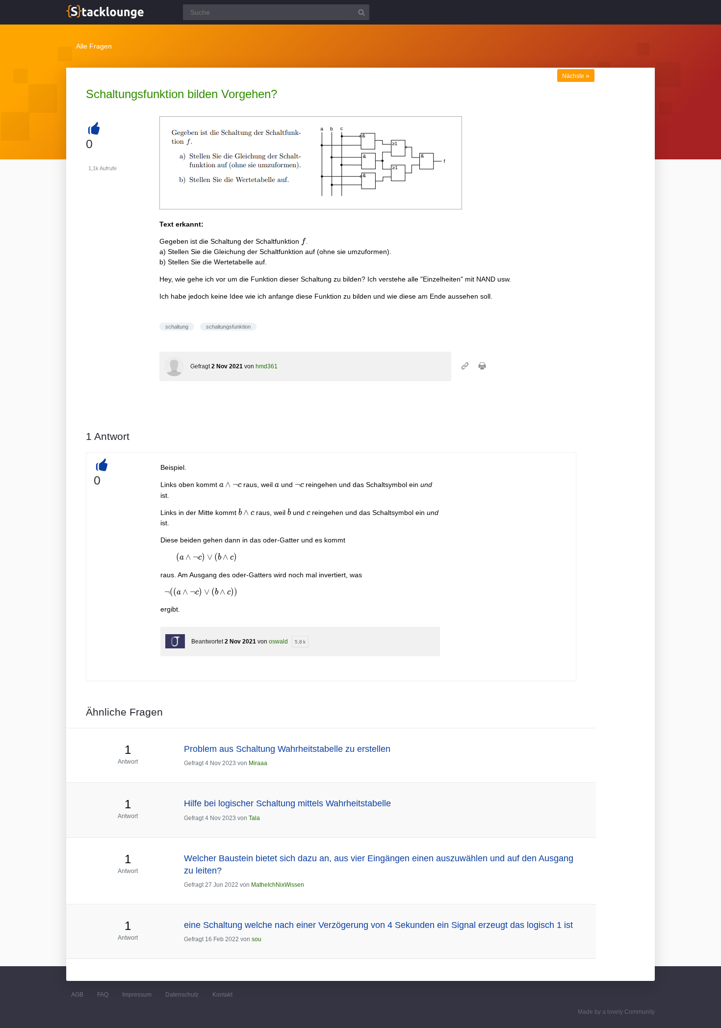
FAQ (102, 994)
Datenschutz (182, 994)
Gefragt (200, 366)
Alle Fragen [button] (94, 46)
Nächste (576, 76)
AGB (77, 994)
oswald (278, 641)
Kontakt (222, 994)
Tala (254, 818)
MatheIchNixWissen (277, 884)
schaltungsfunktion (228, 327)
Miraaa (258, 763)
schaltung (176, 327)
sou (256, 939)
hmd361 (267, 366)
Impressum (137, 994)
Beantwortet (207, 641)
